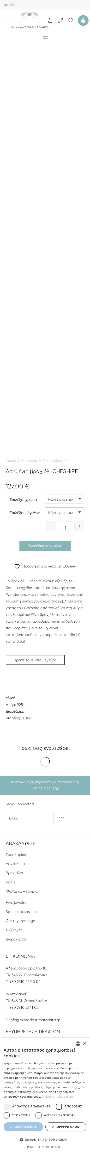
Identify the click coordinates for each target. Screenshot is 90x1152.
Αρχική (11, 461)
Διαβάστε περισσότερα (58, 1097)
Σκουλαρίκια (17, 854)
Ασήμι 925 (14, 704)
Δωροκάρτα (16, 939)
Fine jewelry (16, 902)
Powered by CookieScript (45, 1147)
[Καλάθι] (82, 20)
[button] (45, 1139)
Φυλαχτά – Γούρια (22, 891)
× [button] (84, 1043)
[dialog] (45, 1095)
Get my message (20, 920)
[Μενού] (45, 38)
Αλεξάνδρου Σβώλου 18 (26, 968)
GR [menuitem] (13, 4)
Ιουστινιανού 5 (18, 994)
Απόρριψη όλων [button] (65, 1127)
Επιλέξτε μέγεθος (25, 512)
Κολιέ (10, 882)
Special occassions (22, 911)
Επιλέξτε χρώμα (23, 499)
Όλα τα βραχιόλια (57, 461)
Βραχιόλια (29, 461)
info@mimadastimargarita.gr (35, 1019)
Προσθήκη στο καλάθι (45, 546)
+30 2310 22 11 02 (23, 1007)
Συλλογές (14, 930)
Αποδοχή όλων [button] (23, 1127)
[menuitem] (6, 4)
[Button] (50, 20)
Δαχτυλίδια (15, 863)
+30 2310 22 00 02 (24, 981)
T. (7, 981)
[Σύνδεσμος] (29, 20)
